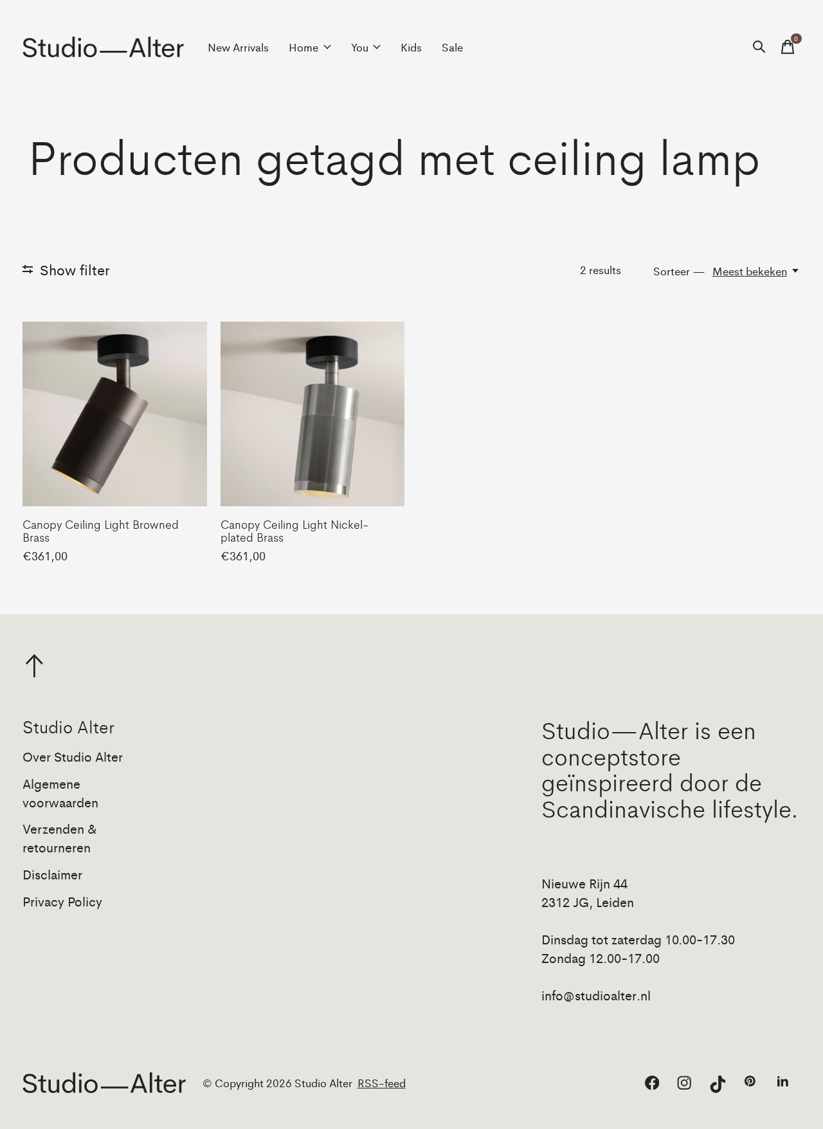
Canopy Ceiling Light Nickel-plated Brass (294, 530)
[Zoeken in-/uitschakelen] (759, 47)
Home (303, 47)
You (359, 47)
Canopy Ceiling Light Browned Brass (101, 530)
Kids (411, 47)
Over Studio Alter (73, 756)
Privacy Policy (62, 901)
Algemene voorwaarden (60, 792)
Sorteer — (679, 271)
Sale (452, 47)
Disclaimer (52, 874)
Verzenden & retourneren (60, 837)
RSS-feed (381, 1082)
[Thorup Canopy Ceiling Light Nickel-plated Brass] (313, 414)
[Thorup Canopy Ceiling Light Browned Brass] (115, 414)
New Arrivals (238, 47)
